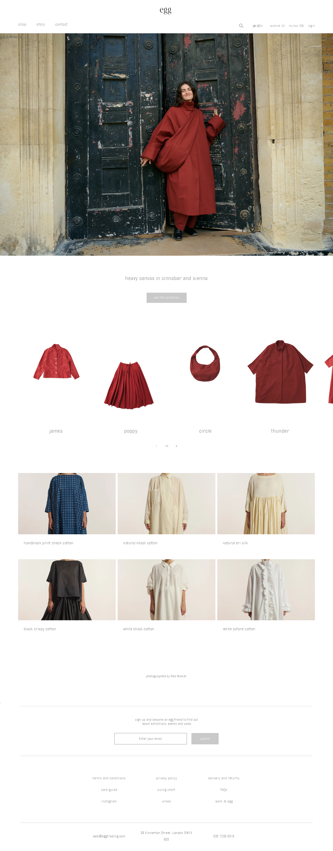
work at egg (224, 801)
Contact (61, 24)
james (56, 431)
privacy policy (166, 778)
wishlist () (277, 25)
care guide (109, 790)
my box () (296, 25)
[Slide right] (176, 446)
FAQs (223, 790)
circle (205, 431)
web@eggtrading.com (109, 836)
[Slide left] (157, 446)
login (311, 25)
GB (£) (256, 25)
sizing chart (166, 790)
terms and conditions (109, 778)
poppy (131, 431)
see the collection (167, 297)
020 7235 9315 (223, 836)
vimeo (166, 801)
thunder (280, 431)
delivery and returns (223, 778)
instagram (109, 801)
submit (205, 739)
